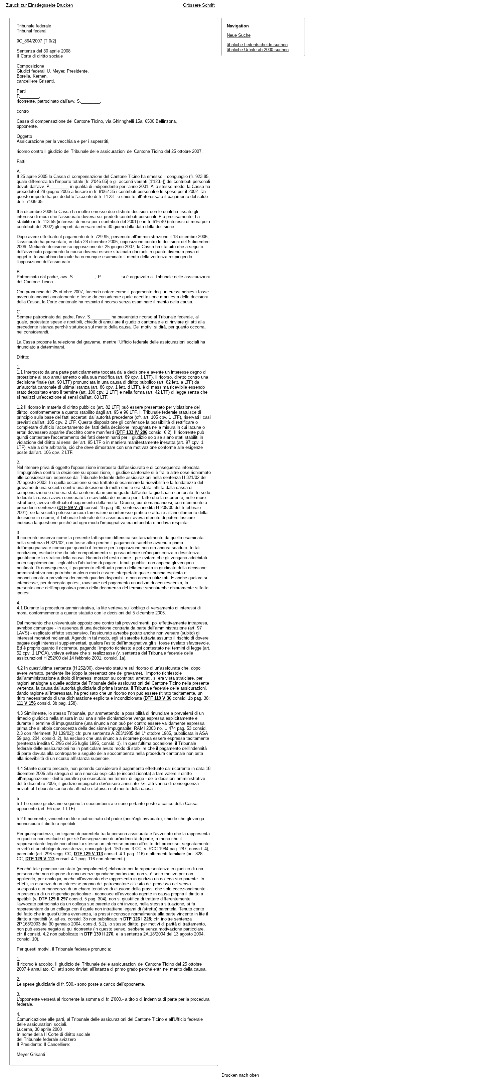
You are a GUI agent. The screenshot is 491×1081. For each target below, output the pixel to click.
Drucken (65, 5)
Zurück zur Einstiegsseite (30, 5)
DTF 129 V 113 (88, 853)
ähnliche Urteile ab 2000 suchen (258, 49)
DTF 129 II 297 (53, 898)
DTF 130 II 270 (98, 934)
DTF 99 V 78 (70, 507)
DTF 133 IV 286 (132, 432)
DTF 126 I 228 (137, 918)
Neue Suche (239, 35)
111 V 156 (26, 703)
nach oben (249, 1075)
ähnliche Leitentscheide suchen (257, 44)
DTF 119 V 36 (158, 698)
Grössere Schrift (199, 5)
